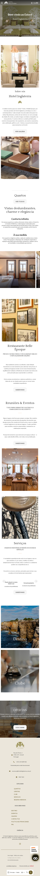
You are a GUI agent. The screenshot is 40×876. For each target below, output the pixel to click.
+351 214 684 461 (21, 762)
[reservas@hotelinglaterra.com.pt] (9, 771)
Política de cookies (18, 855)
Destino (14, 810)
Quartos (17, 788)
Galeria (14, 816)
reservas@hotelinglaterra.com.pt (21, 771)
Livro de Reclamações (13, 860)
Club (15, 794)
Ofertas (17, 791)
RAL (12, 824)
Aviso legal (10, 855)
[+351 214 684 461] (14, 761)
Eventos (14, 813)
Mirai (31, 866)
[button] (31, 872)
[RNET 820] (16, 777)
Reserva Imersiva (20, 800)
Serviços (17, 797)
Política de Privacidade (20, 821)
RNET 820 (21, 777)
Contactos (15, 819)
